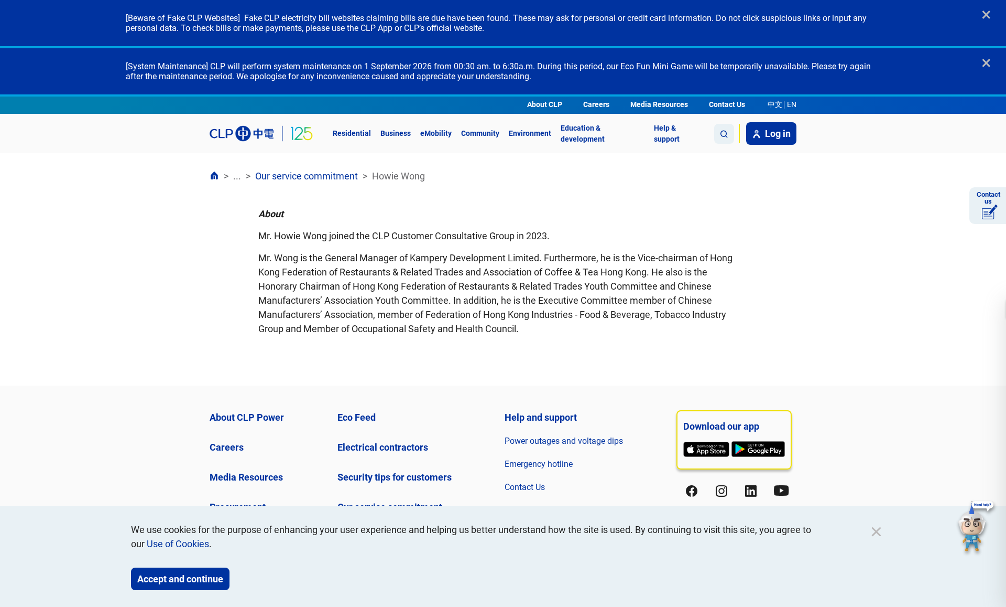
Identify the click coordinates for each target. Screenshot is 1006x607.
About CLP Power (247, 417)
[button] (976, 527)
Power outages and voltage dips (564, 441)
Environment (530, 133)
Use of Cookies (178, 543)
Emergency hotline (539, 464)
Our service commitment (306, 176)
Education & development (583, 133)
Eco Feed (356, 417)
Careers (596, 104)
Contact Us (727, 104)
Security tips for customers (394, 477)
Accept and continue (180, 578)
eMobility (436, 133)
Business (395, 133)
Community (480, 133)
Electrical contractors (382, 447)
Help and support (541, 417)
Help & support (667, 133)
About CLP (544, 104)
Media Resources (659, 104)
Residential (352, 133)
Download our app (721, 426)
